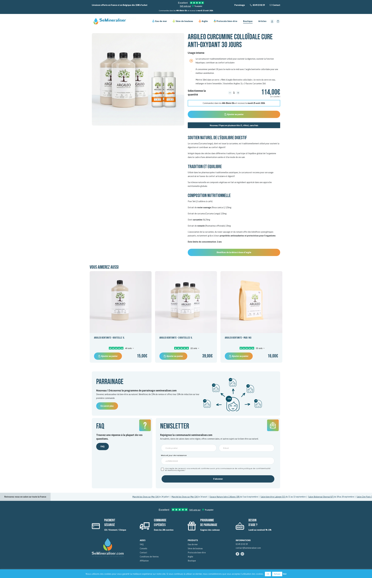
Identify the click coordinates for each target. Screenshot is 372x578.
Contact (276, 5)
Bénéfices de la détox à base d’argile (234, 252)
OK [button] (268, 574)
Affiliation (144, 561)
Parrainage (239, 5)
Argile (205, 21)
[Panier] (278, 21)
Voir (285, 574)
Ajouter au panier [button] (109, 356)
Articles (262, 21)
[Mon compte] (272, 21)
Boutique (248, 21)
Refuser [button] (277, 574)
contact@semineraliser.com (248, 548)
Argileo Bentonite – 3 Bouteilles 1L (175, 337)
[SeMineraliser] (114, 21)
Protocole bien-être (227, 21)
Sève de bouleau (184, 21)
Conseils (143, 548)
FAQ (102, 446)
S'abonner (218, 479)
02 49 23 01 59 (259, 5)
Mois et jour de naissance (174, 455)
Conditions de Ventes (149, 556)
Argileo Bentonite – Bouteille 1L (109, 337)
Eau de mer (161, 21)
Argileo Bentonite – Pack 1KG (238, 337)
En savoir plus (107, 406)
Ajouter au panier (235, 114)
